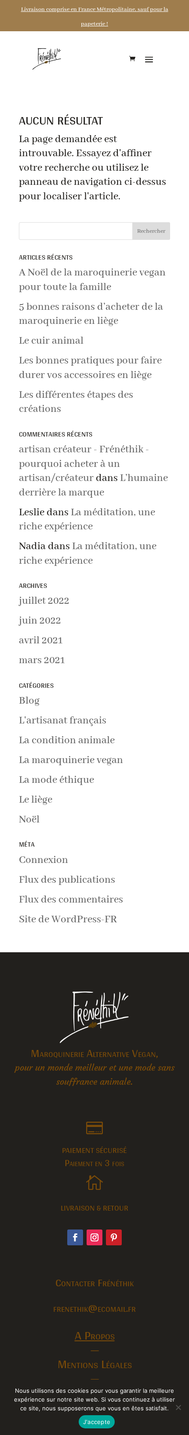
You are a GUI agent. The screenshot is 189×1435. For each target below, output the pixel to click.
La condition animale (67, 740)
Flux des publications (67, 879)
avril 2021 (40, 640)
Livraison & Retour (94, 1207)
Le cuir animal (51, 340)
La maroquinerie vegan (71, 760)
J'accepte (96, 1421)
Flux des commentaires (71, 899)
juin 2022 (40, 620)
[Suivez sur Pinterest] (114, 1237)
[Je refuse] (178, 1407)
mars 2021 (42, 660)
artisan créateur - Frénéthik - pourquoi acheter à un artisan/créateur (84, 463)
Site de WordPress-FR (68, 919)
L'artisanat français (62, 720)
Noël (29, 819)
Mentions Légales (95, 1364)
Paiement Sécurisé (94, 1150)
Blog (29, 700)
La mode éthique (56, 780)
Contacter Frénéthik (94, 1282)
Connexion (43, 860)
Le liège (35, 799)
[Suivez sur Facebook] (75, 1237)
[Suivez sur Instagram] (94, 1237)
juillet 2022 (44, 601)
